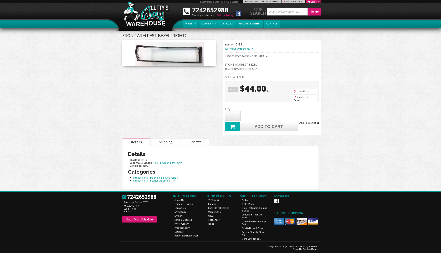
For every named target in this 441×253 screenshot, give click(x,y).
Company (207, 23)
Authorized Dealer (301, 99)
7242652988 (141, 197)
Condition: (136, 165)
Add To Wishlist (308, 123)
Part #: (229, 44)
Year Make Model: (141, 162)
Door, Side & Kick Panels (164, 177)
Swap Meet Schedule (139, 219)
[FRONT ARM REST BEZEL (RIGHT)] (169, 53)
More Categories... (251, 238)
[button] (294, 12)
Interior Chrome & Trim (163, 180)
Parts (189, 23)
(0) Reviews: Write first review (239, 48)
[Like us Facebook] (277, 201)
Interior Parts (140, 177)
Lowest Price (302, 91)
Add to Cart (269, 126)
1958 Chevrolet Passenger (167, 162)
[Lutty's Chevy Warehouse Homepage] (144, 15)
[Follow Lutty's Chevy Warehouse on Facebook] (238, 14)
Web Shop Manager (310, 249)
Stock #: (135, 160)
